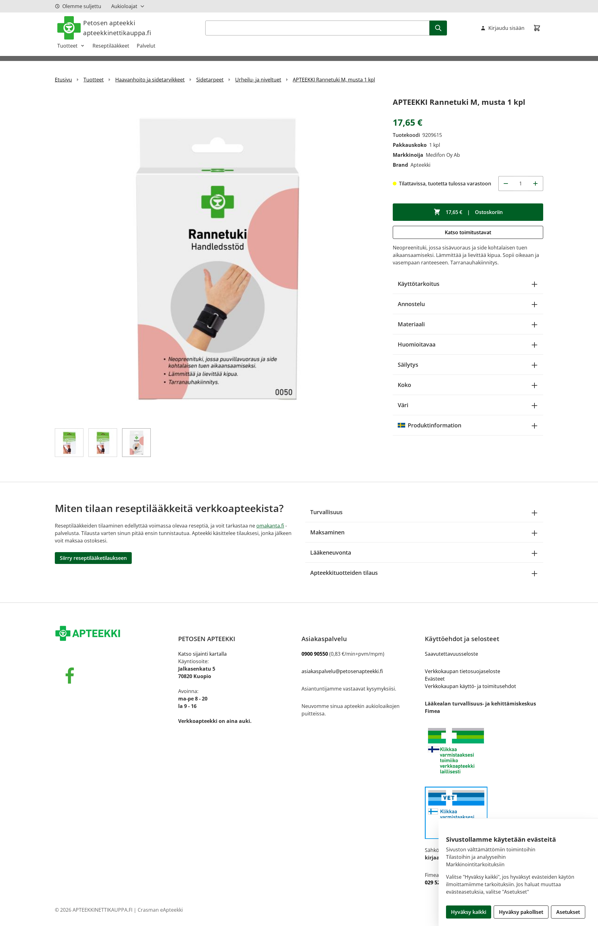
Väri (403, 405)
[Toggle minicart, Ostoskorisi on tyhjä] (537, 28)
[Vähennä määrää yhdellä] (505, 183)
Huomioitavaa (416, 344)
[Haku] (438, 28)
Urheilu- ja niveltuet (258, 79)
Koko (404, 385)
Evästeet (435, 678)
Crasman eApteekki (160, 909)
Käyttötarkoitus (418, 283)
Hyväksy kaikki (468, 912)
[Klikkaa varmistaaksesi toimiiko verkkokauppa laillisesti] (484, 751)
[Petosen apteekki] (114, 634)
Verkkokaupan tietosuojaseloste (462, 671)
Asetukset (568, 912)
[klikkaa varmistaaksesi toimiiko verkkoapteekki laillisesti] (484, 813)
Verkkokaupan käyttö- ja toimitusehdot (470, 686)
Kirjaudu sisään (506, 28)
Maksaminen (327, 532)
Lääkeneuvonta (330, 552)
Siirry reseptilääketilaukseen (93, 558)
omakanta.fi (270, 525)
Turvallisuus (326, 512)
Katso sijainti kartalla (202, 653)
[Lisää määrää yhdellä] (535, 183)
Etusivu (63, 79)
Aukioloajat (124, 6)
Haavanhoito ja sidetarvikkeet (150, 79)
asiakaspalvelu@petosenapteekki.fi (342, 671)
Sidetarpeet (210, 79)
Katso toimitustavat (468, 232)
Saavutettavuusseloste (451, 653)
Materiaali (411, 324)
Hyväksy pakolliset (521, 912)
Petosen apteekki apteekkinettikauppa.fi (117, 28)
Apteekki (420, 164)
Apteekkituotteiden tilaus (344, 572)
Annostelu (411, 304)
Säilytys (408, 364)
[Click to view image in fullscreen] (217, 258)
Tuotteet (67, 45)
